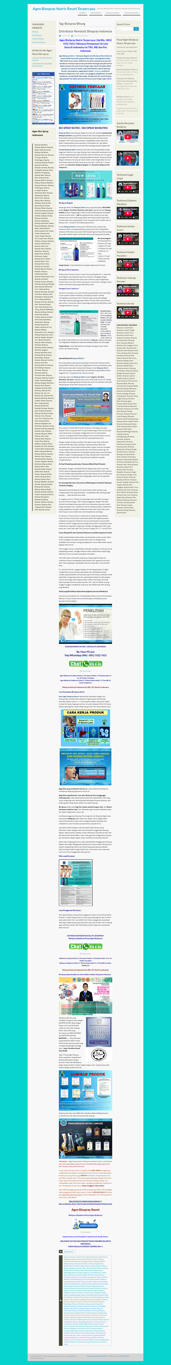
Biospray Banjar (69, 1264)
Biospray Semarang (92, 1310)
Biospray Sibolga (74, 1313)
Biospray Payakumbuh (91, 1302)
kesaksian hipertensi (85, 1331)
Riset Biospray (96, 13)
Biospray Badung (86, 1257)
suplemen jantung (84, 1337)
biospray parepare (95, 1299)
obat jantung (68, 1335)
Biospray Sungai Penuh (78, 1317)
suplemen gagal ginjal (71, 1337)
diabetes (98, 71)
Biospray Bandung (70, 1261)
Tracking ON (49, 123)
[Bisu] (134, 192)
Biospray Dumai (93, 1275)
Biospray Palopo (103, 1297)
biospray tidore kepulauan (77, 1326)
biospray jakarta (102, 1277)
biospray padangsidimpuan (89, 1295)
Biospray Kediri (75, 1281)
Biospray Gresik (76, 1277)
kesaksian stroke (80, 1333)
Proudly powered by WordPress (97, 1356)
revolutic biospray (87, 1335)
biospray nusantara (77, 1293)
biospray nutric (89, 1293)
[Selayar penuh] (137, 192)
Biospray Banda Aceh (79, 1259)
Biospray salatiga (90, 1308)
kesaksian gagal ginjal (71, 1331)
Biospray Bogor (79, 1270)
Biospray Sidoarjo (86, 1313)
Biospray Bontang (91, 1270)
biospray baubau (90, 1266)
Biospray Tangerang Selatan (94, 1319)
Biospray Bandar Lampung (94, 1259)
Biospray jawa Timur (81, 1279)
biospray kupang (69, 1284)
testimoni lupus (95, 1342)
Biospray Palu (68, 1299)
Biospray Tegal (93, 1324)
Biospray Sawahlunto (78, 1310)
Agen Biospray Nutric (81, 36)
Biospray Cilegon (77, 1272)
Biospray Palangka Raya (76, 1297)
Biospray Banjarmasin (96, 1264)
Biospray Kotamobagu (100, 1281)
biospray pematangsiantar (94, 1304)
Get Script (37, 123)
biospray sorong (79, 1315)
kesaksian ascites (84, 1328)
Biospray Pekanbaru (78, 1304)
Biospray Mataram (70, 1290)
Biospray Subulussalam (92, 1315)
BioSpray (82, 13)
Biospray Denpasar (70, 1275)
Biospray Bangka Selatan (96, 1261)
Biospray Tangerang (77, 1319)
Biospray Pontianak (70, 1306)
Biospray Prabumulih (84, 1306)
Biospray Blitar (69, 1270)
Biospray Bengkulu (70, 1268)
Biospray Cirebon (100, 1272)
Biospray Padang (100, 1293)
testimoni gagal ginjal (102, 1340)
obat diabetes (90, 1333)
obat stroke (76, 1335)
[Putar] (119, 192)
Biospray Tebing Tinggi (80, 1324)
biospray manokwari (101, 1288)
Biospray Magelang (91, 1286)
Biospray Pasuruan (77, 1302)
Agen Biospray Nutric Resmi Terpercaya (64, 8)
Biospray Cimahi (89, 1272)
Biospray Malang (76, 1288)
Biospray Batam (69, 1266)
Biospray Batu (79, 1266)
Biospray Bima (81, 1268)
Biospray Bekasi (101, 1266)
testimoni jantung (83, 1342)
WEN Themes (124, 1356)
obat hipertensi (101, 1333)
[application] (128, 187)
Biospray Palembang (91, 1297)
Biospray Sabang (79, 1308)
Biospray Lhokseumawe (94, 1284)
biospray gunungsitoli (89, 1277)
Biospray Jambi (69, 1279)
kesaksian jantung (99, 1331)
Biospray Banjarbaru (81, 1264)
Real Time (43, 123)
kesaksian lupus (69, 1333)
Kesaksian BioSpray (131, 13)
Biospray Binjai (92, 1268)
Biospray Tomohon (93, 1326)
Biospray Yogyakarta (71, 1328)
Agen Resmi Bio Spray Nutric (72, 1195)
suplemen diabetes (99, 1335)
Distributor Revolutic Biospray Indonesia (85, 31)
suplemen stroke (69, 1340)
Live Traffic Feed (43, 74)
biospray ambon (75, 1257)
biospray (66, 1257)
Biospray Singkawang (100, 1313)
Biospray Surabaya (92, 1317)
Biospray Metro (93, 1290)
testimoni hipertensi (70, 1342)
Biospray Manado (88, 1288)
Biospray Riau (68, 1308)
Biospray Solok (69, 1315)
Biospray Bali (97, 1257)
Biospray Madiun (78, 1286)
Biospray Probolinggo (98, 1306)
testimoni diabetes (88, 1340)
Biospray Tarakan (94, 1322)
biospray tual (104, 1326)
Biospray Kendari (86, 1281)
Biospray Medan (82, 1290)
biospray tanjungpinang (80, 1322)
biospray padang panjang (72, 1295)
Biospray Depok (82, 1275)
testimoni (78, 1340)
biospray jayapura (94, 1279)
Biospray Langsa (80, 1284)
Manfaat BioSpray (113, 13)
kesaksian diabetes (96, 1328)
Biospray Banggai (82, 1261)
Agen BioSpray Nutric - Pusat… (40, 78)
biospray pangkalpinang (81, 1299)
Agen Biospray (68, 1251)
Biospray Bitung (102, 1268)
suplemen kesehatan (97, 1337)
